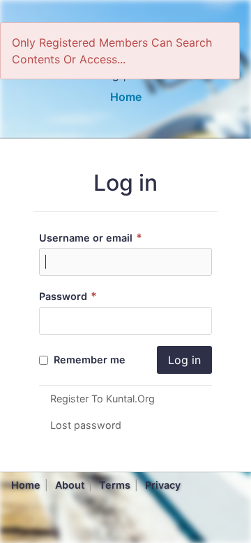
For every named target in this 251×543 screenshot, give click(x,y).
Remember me (88, 359)
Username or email (90, 237)
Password (68, 296)
